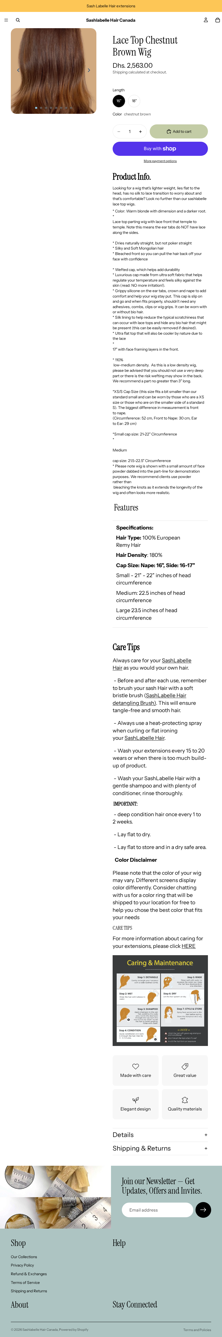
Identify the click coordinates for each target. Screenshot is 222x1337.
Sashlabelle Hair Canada (40, 1330)
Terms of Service (25, 1282)
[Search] (18, 20)
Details (123, 1135)
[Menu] (6, 20)
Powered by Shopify (73, 1330)
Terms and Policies (197, 1330)
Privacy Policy (22, 1265)
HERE (189, 946)
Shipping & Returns (142, 1148)
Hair (144, 738)
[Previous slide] (17, 71)
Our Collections (24, 1256)
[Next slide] (90, 71)
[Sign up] (203, 1210)
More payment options (160, 161)
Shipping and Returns (29, 1290)
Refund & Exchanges (29, 1273)
